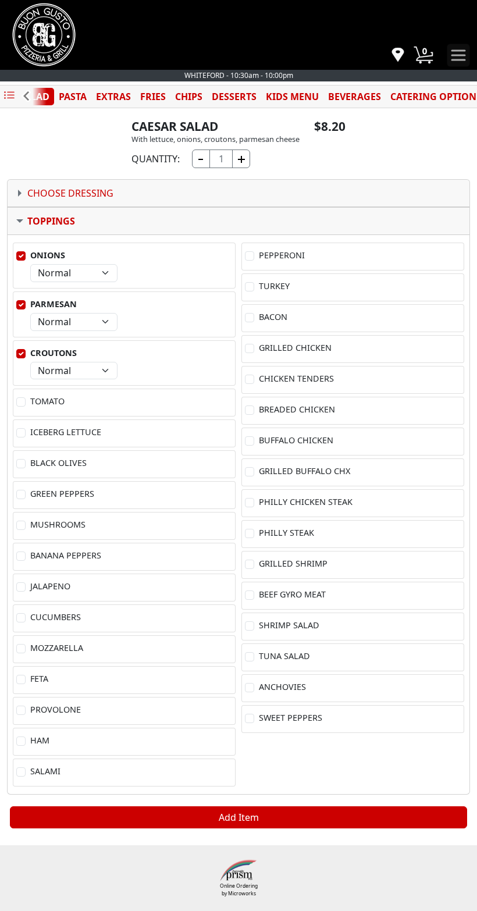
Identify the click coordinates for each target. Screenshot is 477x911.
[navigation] (398, 55)
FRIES (153, 96)
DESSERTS (234, 96)
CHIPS (188, 96)
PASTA (73, 96)
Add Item (239, 817)
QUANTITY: (155, 158)
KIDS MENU (292, 96)
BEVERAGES (354, 96)
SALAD (34, 96)
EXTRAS (113, 96)
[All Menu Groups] (9, 96)
